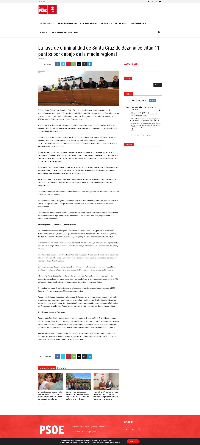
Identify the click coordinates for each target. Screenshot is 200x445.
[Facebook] (148, 1)
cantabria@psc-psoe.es (89, 431)
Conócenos (105, 23)
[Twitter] (156, 1)
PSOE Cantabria (137, 107)
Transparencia (137, 23)
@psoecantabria (150, 107)
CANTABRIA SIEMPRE (88, 23)
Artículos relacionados (47, 368)
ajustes (117, 442)
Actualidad (120, 23)
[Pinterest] (68, 64)
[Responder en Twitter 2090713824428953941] (132, 135)
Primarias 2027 (46, 23)
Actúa (42, 32)
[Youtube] (160, 1)
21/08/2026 (134, 110)
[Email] (79, 64)
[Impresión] (84, 64)
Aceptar (133, 441)
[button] (159, 32)
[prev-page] (39, 403)
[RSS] (152, 1)
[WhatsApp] (73, 64)
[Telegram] (89, 64)
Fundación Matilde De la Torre (64, 32)
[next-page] (43, 403)
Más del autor (61, 368)
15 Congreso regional (67, 23)
